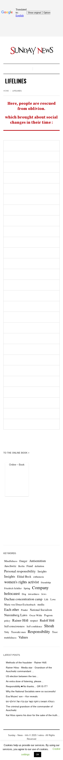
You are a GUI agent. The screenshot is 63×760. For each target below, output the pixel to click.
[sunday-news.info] (31, 50)
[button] (37, 754)
